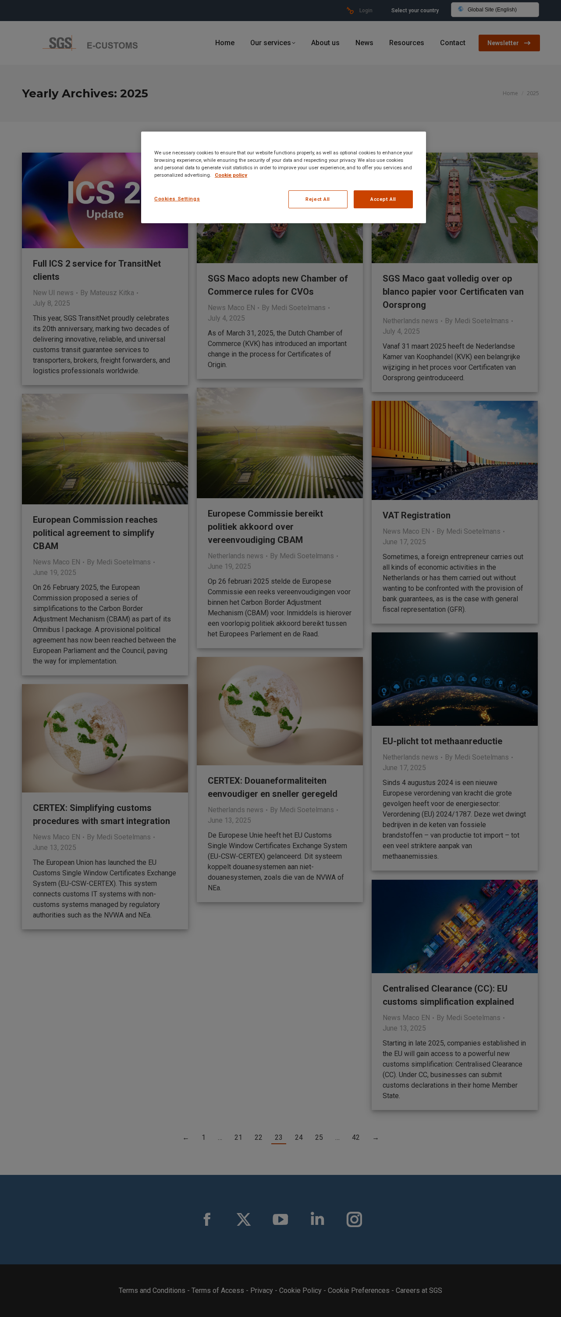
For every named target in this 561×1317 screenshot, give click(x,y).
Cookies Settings (177, 199)
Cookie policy (231, 175)
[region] (283, 177)
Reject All (317, 199)
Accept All (383, 199)
